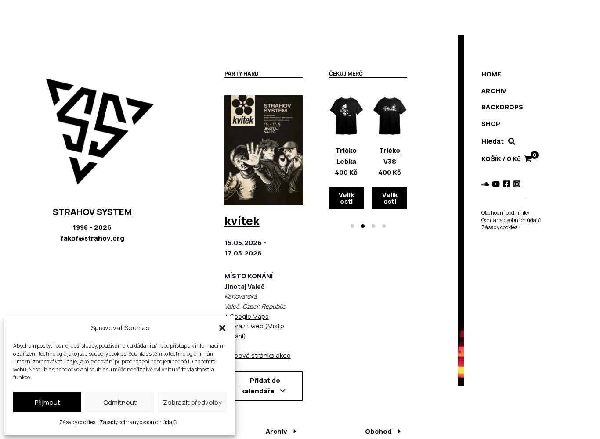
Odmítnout (120, 402)
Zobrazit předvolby (192, 402)
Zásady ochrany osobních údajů (138, 422)
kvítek (242, 221)
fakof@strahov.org (92, 238)
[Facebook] (506, 184)
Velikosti (346, 198)
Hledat (492, 141)
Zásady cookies (77, 422)
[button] (222, 328)
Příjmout (47, 402)
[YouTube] (496, 184)
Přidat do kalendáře (261, 386)
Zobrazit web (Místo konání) (254, 331)
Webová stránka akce (257, 355)
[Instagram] (517, 184)
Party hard (241, 73)
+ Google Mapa (246, 316)
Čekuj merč (346, 73)
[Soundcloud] (485, 184)
